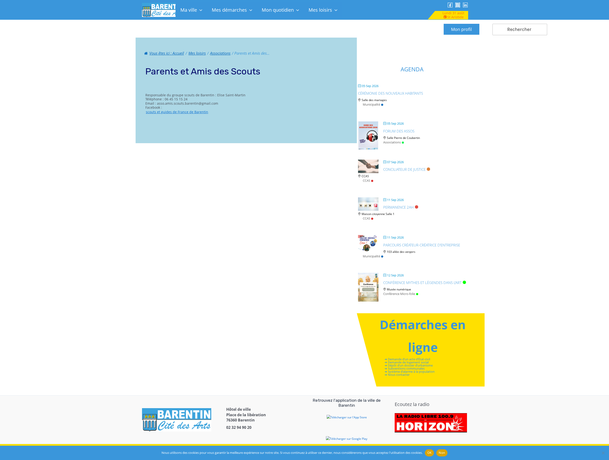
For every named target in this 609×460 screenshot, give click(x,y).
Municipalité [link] (371, 104)
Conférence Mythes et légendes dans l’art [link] (422, 282)
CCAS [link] (366, 180)
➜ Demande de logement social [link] (407, 362)
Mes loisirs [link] (320, 10)
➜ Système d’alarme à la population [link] (410, 372)
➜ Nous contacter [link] (397, 375)
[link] (163, 10)
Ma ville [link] (188, 10)
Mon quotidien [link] (278, 10)
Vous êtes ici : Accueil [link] (166, 53)
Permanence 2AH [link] (398, 207)
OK (429, 453)
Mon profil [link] (461, 29)
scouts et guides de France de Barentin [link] (177, 112)
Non (442, 453)
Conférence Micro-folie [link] (399, 294)
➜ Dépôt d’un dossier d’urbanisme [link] (409, 365)
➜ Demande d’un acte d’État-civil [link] (407, 359)
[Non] (603, 452)
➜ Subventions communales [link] (405, 369)
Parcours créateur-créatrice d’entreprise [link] (421, 245)
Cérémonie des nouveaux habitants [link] (390, 93)
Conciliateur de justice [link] (404, 169)
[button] (199, 10)
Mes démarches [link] (229, 10)
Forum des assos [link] (398, 131)
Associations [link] (392, 142)
